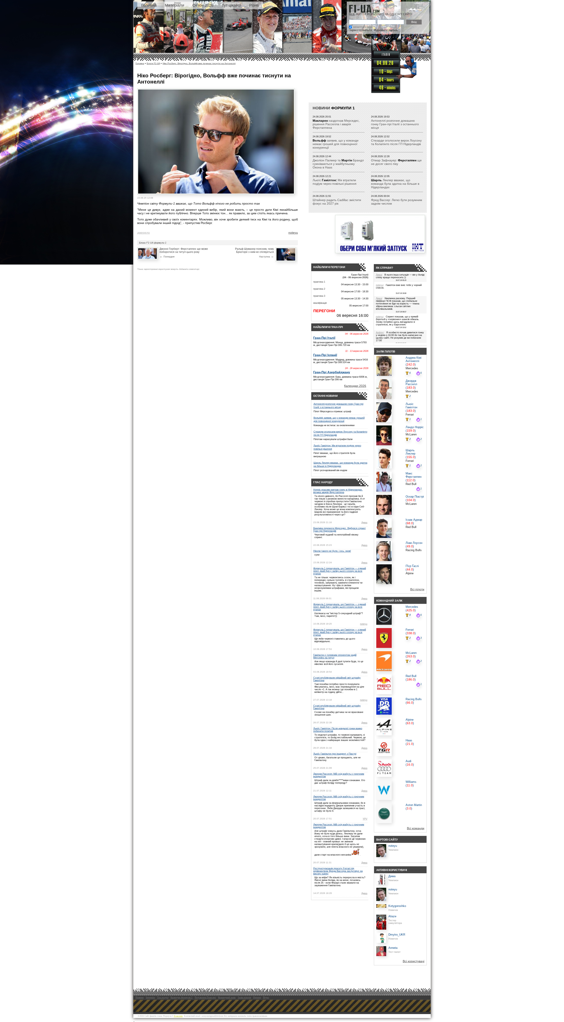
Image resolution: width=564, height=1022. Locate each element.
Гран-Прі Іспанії (325, 355)
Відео (266, 997)
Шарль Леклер (410, 452)
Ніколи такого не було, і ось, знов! (332, 551)
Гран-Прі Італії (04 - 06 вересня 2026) (355, 276)
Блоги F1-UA (153, 63)
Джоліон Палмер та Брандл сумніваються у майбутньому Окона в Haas (338, 164)
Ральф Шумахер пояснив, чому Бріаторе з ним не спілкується (254, 250)
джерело (143, 232)
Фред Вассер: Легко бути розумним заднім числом (396, 201)
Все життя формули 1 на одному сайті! (380, 14)
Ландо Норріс (415, 427)
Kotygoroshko (397, 906)
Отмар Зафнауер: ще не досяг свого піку (396, 162)
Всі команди (415, 828)
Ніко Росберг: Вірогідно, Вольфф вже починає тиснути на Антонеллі (199, 63)
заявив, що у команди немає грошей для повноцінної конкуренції (335, 144)
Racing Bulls (414, 550)
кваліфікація (320, 303)
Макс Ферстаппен (413, 475)
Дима (364, 522)
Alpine (410, 573)
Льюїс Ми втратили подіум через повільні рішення (334, 181)
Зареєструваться (360, 30)
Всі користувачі (413, 961)
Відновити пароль (386, 30)
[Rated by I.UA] (144, 1020)
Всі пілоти (417, 589)
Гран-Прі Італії (324, 337)
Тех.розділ (162, 997)
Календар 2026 (355, 386)
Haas (409, 740)
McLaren (411, 434)
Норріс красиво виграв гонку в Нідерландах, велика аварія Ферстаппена (338, 491)
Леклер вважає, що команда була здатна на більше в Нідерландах (395, 183)
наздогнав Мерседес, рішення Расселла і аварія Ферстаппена (336, 124)
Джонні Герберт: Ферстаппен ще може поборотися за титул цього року (184, 250)
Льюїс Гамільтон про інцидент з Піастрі (334, 753)
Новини (321, 108)
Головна (149, 5)
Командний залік (227, 997)
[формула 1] (364, 9)
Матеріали (174, 5)
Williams (411, 781)
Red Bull (411, 484)
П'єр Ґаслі (412, 566)
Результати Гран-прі (205, 997)
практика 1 (319, 281)
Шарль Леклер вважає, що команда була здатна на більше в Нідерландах (340, 464)
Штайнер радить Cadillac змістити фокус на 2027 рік (337, 201)
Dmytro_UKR (396, 934)
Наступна (266, 256)
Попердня (167, 256)
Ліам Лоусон (414, 543)
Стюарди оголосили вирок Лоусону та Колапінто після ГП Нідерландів (396, 142)
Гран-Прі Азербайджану (331, 372)
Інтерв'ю (150, 997)
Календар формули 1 (182, 997)
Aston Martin (414, 805)
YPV (365, 818)
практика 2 (319, 288)
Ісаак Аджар (414, 519)
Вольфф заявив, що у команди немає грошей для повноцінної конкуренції (339, 419)
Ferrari (410, 414)
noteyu (293, 232)
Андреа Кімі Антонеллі (413, 359)
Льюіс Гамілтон (411, 405)
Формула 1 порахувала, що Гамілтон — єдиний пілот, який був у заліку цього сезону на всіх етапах (339, 571)
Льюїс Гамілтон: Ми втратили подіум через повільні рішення (337, 447)
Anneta (392, 947)
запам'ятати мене (363, 27)
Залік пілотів (244, 997)
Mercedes (412, 368)
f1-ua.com (178, 1016)
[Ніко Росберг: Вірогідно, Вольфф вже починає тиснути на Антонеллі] (216, 192)
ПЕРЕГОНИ (324, 311)
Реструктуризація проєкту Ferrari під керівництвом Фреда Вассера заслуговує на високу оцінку (338, 871)
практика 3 (319, 296)
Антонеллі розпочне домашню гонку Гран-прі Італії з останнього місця (395, 124)
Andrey (380, 332)
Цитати (257, 997)
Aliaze (392, 916)
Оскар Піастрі (415, 496)
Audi (408, 761)
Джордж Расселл (411, 382)
